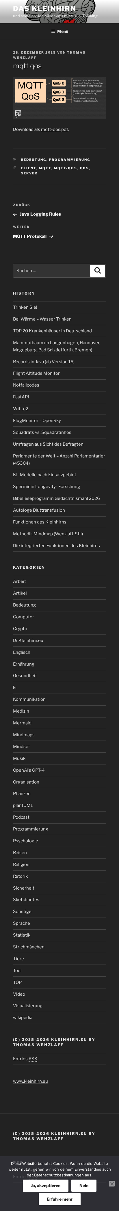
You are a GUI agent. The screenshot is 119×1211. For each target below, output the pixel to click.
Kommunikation (29, 699)
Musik (19, 758)
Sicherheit (23, 888)
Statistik (21, 935)
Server (29, 173)
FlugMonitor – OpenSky (37, 420)
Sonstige (22, 911)
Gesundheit (25, 675)
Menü (62, 31)
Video (19, 994)
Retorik (20, 876)
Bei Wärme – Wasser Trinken (42, 319)
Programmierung (69, 160)
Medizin (21, 711)
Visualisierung (27, 1005)
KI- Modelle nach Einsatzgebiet (44, 474)
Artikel (20, 593)
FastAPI (21, 397)
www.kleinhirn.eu (30, 1081)
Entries (25, 1058)
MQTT (45, 168)
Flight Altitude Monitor (36, 373)
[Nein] (112, 1183)
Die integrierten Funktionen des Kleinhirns (56, 545)
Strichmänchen (28, 947)
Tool (17, 970)
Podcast (21, 817)
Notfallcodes (26, 385)
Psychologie (25, 840)
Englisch (21, 652)
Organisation (26, 782)
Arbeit (19, 581)
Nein (83, 1185)
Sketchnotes (26, 899)
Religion (21, 864)
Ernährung (23, 664)
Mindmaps (24, 734)
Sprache (21, 923)
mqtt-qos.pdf (54, 129)
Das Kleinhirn (44, 8)
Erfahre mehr (59, 1199)
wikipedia (22, 1017)
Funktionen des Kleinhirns (39, 522)
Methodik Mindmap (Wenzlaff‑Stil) (48, 533)
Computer (23, 616)
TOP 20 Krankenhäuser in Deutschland (52, 331)
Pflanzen (22, 793)
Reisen (20, 852)
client (28, 168)
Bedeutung (34, 160)
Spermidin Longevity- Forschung (46, 486)
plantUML (23, 805)
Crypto (20, 628)
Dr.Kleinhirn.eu (28, 640)
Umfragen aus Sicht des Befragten (48, 444)
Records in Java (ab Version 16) (44, 361)
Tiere (18, 958)
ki (14, 687)
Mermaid (22, 723)
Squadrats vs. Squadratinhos (42, 432)
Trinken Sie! (25, 307)
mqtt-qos (65, 168)
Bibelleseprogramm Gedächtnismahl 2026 (56, 498)
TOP (17, 982)
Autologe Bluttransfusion (39, 510)
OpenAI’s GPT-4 (29, 770)
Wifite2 (20, 408)
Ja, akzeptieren (45, 1185)
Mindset (21, 746)
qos (84, 168)
